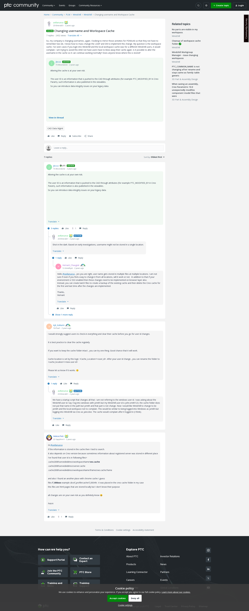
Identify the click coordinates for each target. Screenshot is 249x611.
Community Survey (246, 28)
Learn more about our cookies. (176, 592)
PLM (68, 14)
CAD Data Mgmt (55, 128)
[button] (221, 5)
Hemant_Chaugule (70, 265)
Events (62, 5)
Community (57, 14)
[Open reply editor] (104, 147)
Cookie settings (123, 530)
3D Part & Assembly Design (185, 79)
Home (47, 14)
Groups (72, 5)
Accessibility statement (143, 530)
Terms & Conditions (104, 530)
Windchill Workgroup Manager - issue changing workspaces (185, 55)
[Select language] (206, 5)
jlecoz (58, 61)
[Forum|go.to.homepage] (21, 5)
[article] (104, 197)
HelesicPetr (58, 436)
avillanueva (58, 22)
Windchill (77, 14)
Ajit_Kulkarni (58, 325)
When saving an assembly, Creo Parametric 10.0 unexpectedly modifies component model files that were (186, 90)
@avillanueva (69, 274)
